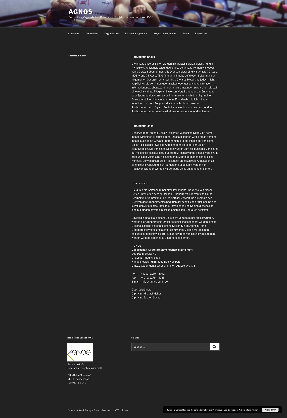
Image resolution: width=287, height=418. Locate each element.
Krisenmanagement (136, 33)
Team (186, 33)
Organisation (111, 33)
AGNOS (80, 11)
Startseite (73, 33)
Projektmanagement (165, 33)
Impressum (201, 33)
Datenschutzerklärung (79, 410)
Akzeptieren (270, 409)
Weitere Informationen (248, 410)
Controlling (92, 33)
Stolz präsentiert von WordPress (111, 410)
